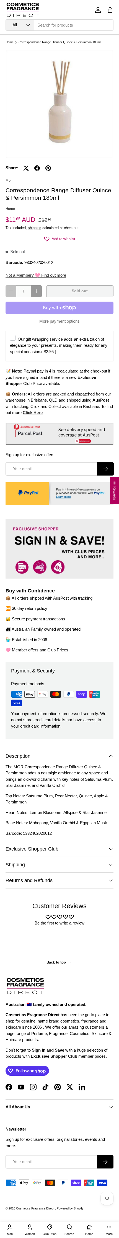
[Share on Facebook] (37, 168)
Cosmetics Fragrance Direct (35, 1208)
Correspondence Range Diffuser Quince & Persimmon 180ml (59, 42)
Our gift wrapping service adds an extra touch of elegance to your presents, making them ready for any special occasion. (58, 345)
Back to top (56, 962)
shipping (34, 228)
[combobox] (59, 25)
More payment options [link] (59, 321)
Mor (9, 180)
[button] (110, 10)
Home (10, 42)
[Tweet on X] (26, 168)
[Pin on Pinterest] (48, 168)
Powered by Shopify (70, 1208)
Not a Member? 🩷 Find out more (36, 275)
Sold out (80, 291)
